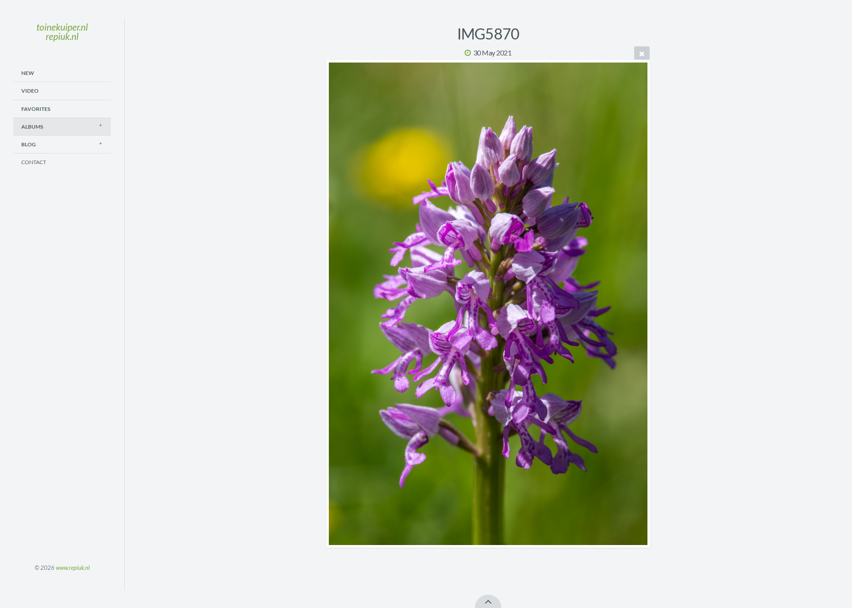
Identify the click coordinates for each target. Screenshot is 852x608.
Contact (33, 162)
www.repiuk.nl (73, 567)
